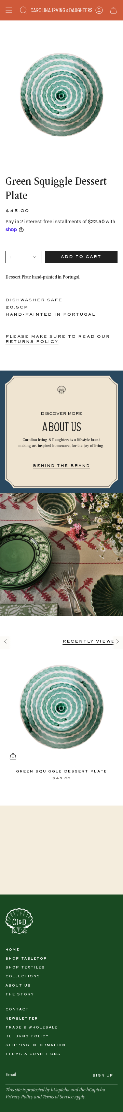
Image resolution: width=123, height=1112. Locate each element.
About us (18, 985)
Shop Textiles (25, 967)
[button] (23, 10)
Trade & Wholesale (31, 1027)
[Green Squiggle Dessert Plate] (61, 707)
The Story (19, 994)
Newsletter (21, 1018)
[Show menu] (9, 10)
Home (12, 949)
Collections (22, 976)
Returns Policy (27, 1036)
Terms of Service (57, 1097)
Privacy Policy (19, 1097)
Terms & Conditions (33, 1054)
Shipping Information (35, 1045)
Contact (17, 1009)
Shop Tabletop (26, 958)
